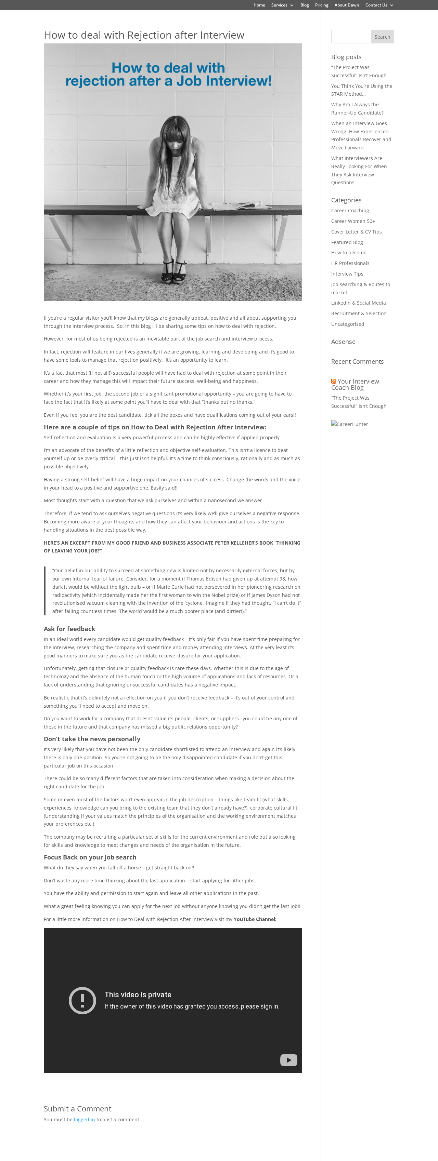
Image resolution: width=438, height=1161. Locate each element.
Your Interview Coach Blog (355, 384)
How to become (348, 252)
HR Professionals (350, 263)
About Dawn (347, 5)
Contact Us (376, 5)
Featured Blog (347, 242)
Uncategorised (347, 324)
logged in (84, 1119)
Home (259, 5)
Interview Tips (347, 273)
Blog (304, 5)
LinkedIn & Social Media (358, 302)
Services (279, 5)
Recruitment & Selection (359, 313)
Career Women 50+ (353, 221)
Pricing (321, 5)
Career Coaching (350, 210)
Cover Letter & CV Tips (356, 231)
